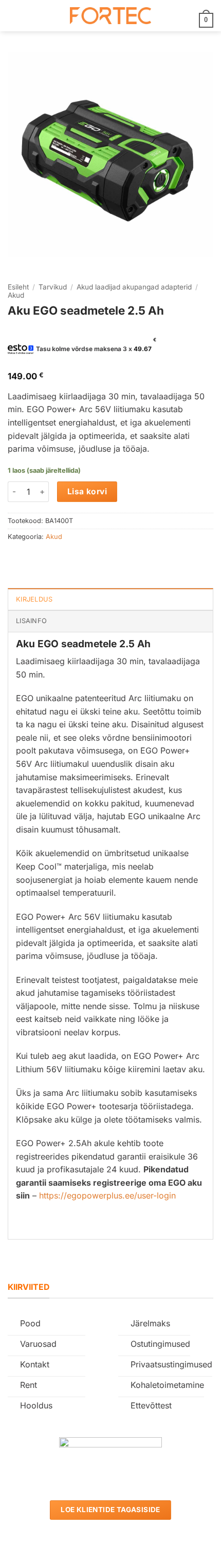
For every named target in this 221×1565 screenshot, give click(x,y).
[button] (14, 15)
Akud (16, 295)
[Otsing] (31, 15)
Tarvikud (53, 287)
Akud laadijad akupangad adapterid (134, 287)
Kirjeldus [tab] (34, 599)
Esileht (18, 287)
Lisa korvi (87, 491)
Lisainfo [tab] (31, 621)
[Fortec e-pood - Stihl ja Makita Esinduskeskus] (110, 15)
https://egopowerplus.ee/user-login (107, 1195)
